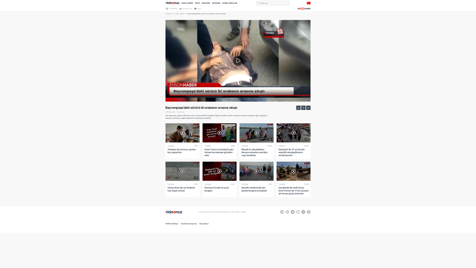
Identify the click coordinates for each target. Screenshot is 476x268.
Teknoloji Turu (187, 9)
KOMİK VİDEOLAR (229, 3)
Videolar (168, 14)
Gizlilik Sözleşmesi (189, 224)
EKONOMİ (216, 3)
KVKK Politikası (171, 224)
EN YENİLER (173, 9)
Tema (199, 9)
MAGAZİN (206, 3)
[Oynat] (238, 61)
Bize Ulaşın (204, 224)
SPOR (197, 3)
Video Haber (179, 14)
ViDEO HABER (187, 3)
